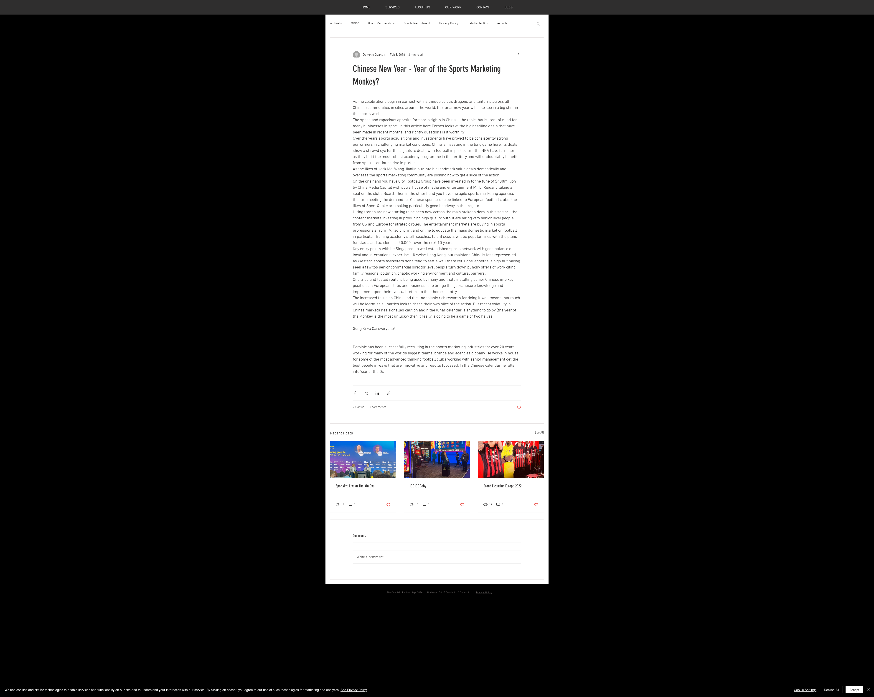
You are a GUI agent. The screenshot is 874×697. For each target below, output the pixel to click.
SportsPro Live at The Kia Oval (355, 486)
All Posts (336, 23)
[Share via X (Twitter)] (366, 393)
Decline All (831, 689)
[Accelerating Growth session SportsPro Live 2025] (363, 459)
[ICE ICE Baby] (437, 459)
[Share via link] (388, 393)
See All (539, 433)
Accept (854, 689)
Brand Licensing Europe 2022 (502, 486)
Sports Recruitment (417, 23)
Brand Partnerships (381, 23)
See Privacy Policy (353, 689)
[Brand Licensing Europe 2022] (511, 459)
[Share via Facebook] (355, 393)
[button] (538, 23)
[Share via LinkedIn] (377, 393)
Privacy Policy (448, 23)
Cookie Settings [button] (805, 689)
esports (502, 23)
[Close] (868, 689)
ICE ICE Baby (418, 486)
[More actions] (518, 55)
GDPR (355, 23)
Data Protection (477, 23)
